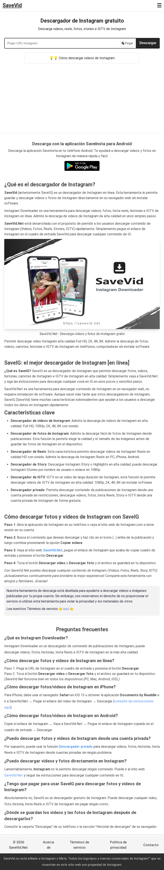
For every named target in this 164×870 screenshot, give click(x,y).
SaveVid (12, 5)
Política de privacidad (118, 845)
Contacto (151, 845)
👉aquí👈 (66, 609)
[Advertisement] (82, 95)
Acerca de (48, 845)
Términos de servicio (79, 845)
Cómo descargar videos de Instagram (87, 58)
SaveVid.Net (13, 775)
